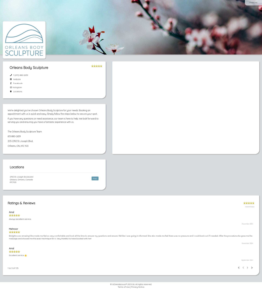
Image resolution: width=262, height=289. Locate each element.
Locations (17, 91)
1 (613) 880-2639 (20, 75)
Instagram (17, 87)
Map (95, 178)
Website (16, 79)
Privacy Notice (137, 287)
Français (253, 2)
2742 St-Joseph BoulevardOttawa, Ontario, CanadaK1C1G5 (21, 179)
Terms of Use (124, 287)
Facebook (17, 83)
